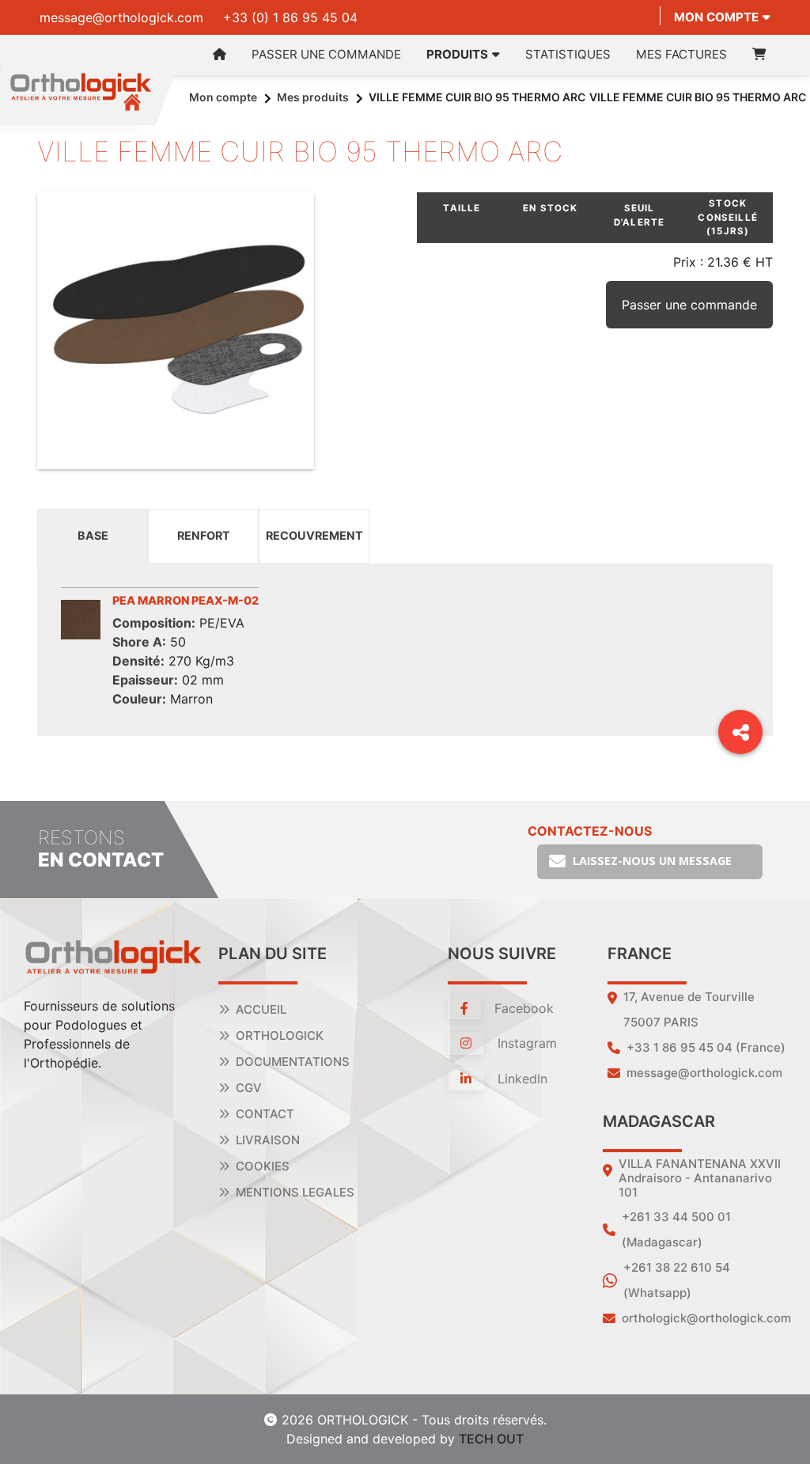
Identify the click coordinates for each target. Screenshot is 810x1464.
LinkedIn (520, 1079)
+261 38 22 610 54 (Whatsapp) (676, 1280)
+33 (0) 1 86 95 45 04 (290, 17)
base (93, 535)
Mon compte (716, 17)
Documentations (293, 1061)
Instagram (525, 1043)
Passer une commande (326, 54)
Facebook (522, 1008)
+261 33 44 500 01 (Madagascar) (676, 1229)
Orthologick (280, 1035)
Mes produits (313, 97)
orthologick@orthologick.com (706, 1318)
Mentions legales (295, 1192)
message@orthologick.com (121, 17)
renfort (203, 535)
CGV (249, 1087)
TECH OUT (491, 1439)
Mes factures (681, 54)
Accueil (261, 1009)
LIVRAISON (268, 1139)
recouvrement (314, 535)
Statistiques (568, 54)
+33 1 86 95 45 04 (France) (705, 1047)
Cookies (263, 1166)
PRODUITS (457, 54)
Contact (265, 1113)
